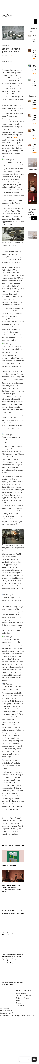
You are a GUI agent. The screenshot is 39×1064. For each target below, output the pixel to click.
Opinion (18, 1003)
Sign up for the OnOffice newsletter (32, 212)
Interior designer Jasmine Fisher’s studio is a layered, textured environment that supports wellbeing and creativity (12, 888)
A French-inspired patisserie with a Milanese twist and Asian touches (12, 934)
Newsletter (27, 990)
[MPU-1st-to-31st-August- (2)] (32, 162)
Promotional (20, 1005)
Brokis (16, 137)
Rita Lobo (10, 55)
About (26, 993)
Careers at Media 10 (6, 1013)
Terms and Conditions (7, 1010)
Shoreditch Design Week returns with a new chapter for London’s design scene (13, 912)
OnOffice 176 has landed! (9, 865)
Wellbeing (19, 1000)
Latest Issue (27, 995)
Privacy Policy (5, 1008)
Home (18, 990)
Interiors (18, 995)
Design (10, 61)
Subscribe (27, 998)
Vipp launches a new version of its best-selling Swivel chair (13, 983)
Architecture (20, 993)
